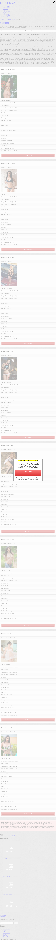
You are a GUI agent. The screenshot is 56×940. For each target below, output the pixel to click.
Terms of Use (24, 479)
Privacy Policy (33, 479)
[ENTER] (28, 474)
